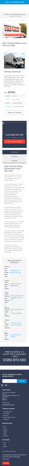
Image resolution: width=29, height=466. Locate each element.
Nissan (5, 433)
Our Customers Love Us (17, 14)
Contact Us (6, 419)
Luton (13, 20)
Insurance (5, 415)
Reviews (5, 446)
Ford (4, 426)
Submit (21, 381)
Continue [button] (5, 463)
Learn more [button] (6, 459)
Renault (5, 432)
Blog (4, 442)
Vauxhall (5, 435)
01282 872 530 (16, 135)
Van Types (8, 20)
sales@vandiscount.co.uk (8, 404)
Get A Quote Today (14, 141)
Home (3, 20)
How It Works (6, 413)
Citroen (5, 428)
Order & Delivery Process (9, 417)
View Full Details (14, 113)
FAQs (4, 444)
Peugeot (5, 430)
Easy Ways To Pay (7, 411)
